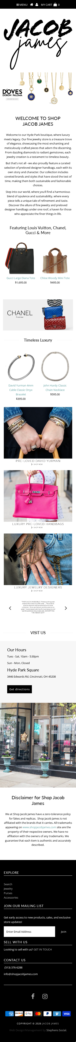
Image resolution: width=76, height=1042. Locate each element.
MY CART (50, 5)
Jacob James (50, 1023)
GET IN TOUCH (43, 949)
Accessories (11, 897)
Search (8, 884)
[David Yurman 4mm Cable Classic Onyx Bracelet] (21, 365)
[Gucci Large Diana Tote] (21, 258)
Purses (8, 893)
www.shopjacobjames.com (39, 827)
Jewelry (8, 889)
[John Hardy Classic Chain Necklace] (55, 365)
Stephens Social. (56, 1030)
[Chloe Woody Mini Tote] (55, 258)
